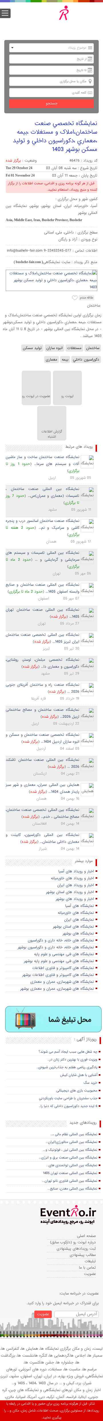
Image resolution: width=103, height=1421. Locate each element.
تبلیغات (90, 1261)
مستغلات (74, 348)
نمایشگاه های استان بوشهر (73, 926)
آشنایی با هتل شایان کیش (78, 1075)
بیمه (65, 359)
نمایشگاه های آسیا (79, 906)
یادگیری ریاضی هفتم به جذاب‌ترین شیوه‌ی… (66, 1067)
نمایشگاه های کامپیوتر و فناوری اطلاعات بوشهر (58, 975)
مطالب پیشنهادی (83, 1255)
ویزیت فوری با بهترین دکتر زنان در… (72, 1059)
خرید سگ (90, 1082)
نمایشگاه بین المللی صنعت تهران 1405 (70, 1173)
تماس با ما (87, 1267)
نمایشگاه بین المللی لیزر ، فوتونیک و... (70, 1149)
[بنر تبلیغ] (53, 1019)
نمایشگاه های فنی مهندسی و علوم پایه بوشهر (59, 961)
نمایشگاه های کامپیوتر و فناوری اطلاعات (63, 968)
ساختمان (92, 348)
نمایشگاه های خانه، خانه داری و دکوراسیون (61, 940)
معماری (51, 359)
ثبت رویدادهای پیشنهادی (76, 1248)
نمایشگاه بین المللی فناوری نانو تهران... (69, 1180)
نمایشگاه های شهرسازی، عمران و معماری (62, 982)
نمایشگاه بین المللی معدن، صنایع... (72, 1188)
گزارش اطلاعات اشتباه (51, 434)
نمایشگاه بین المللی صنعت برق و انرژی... (68, 1157)
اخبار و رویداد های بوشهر (75, 899)
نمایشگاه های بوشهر (78, 933)
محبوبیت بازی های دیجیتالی (76, 1090)
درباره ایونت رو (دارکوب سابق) (73, 1242)
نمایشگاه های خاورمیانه (76, 913)
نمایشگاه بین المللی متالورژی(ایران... (71, 1142)
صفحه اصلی (86, 1236)
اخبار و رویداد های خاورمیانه (72, 878)
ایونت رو (67, 396)
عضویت (90, 1274)
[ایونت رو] (56, 18)
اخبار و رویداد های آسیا (76, 871)
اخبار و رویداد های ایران (75, 885)
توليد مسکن (32, 348)
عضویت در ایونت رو (36, 396)
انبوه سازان (54, 348)
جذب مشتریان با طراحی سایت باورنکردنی (68, 1098)
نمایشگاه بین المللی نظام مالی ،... (73, 1134)
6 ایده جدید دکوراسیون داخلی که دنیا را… (68, 1106)
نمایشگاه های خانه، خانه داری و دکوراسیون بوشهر (56, 947)
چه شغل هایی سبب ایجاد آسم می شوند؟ (68, 1051)
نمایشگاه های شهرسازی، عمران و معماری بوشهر (57, 988)
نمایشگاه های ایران (79, 919)
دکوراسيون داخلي (86, 359)
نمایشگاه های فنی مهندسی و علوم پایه (64, 954)
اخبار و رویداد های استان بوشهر (70, 892)
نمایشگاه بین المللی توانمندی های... (71, 1165)
